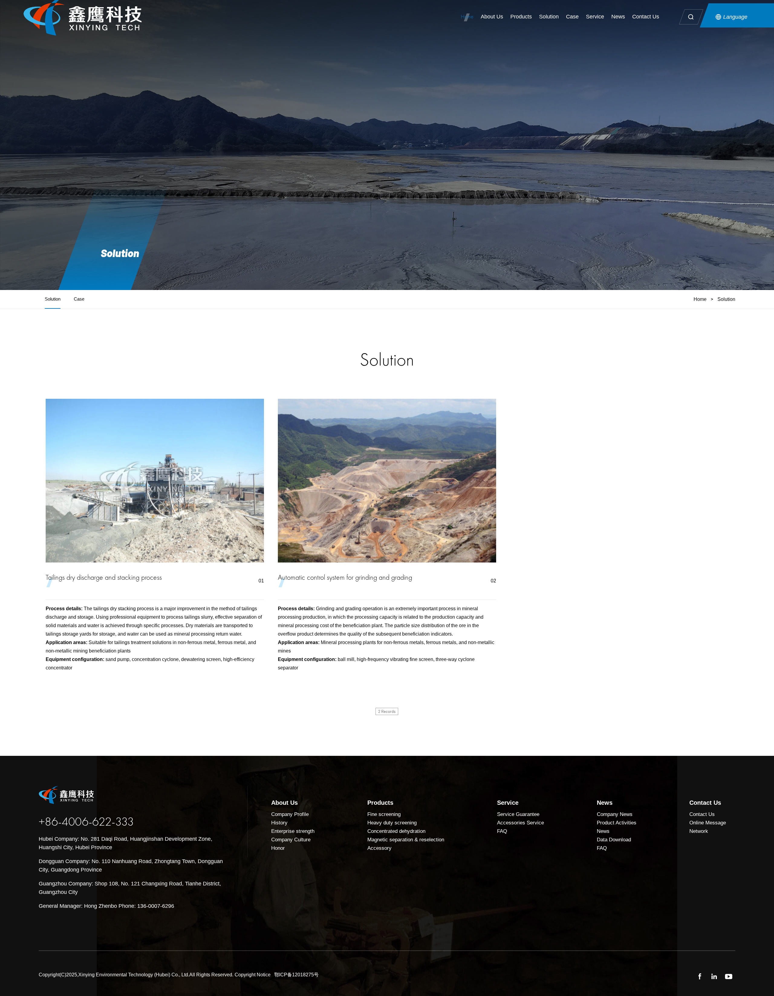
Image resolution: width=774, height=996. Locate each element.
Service (595, 17)
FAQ (502, 831)
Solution (549, 17)
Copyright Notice (253, 974)
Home (467, 16)
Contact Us (645, 17)
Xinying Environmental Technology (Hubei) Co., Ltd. (133, 974)
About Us (492, 17)
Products (521, 17)
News (618, 17)
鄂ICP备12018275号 (296, 974)
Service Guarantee (518, 814)
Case (572, 17)
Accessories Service (520, 823)
